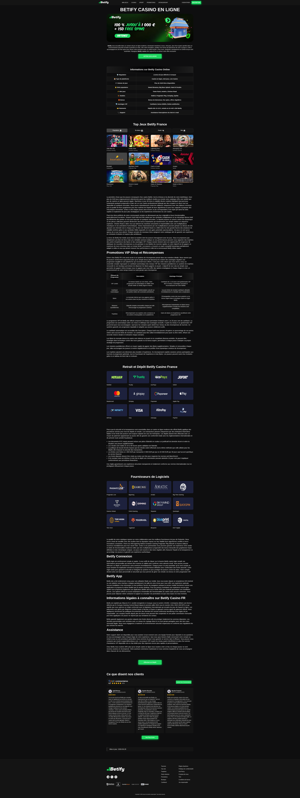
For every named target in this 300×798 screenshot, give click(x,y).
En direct (137, 130)
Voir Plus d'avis (150, 737)
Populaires (116, 130)
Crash (160, 130)
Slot (182, 130)
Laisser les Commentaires (183, 682)
